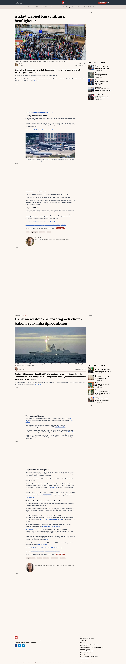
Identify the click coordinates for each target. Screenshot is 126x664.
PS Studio (95, 7)
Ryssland (46, 558)
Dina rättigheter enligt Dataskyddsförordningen (92, 647)
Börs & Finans (46, 7)
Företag (68, 7)
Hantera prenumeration (85, 637)
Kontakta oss (83, 640)
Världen (38, 7)
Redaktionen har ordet (85, 652)
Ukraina (63, 558)
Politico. (36, 80)
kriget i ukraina (30, 558)
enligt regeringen (42, 544)
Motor (73, 7)
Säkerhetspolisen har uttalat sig (34, 529)
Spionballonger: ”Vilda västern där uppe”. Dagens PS (40, 130)
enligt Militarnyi (54, 487)
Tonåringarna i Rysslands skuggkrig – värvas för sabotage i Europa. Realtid (46, 225)
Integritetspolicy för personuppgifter (89, 644)
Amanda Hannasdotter (40, 564)
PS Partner (82, 654)
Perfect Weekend (87, 7)
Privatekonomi (54, 7)
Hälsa (79, 7)
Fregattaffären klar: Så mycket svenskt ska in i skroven (45, 551)
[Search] (108, 3)
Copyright (82, 642)
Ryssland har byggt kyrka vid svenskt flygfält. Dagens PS (41, 221)
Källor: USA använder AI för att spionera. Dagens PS (39, 112)
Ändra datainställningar (85, 658)
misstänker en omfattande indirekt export (51, 519)
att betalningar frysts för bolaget (51, 526)
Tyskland (42, 232)
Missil (39, 558)
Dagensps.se (17, 12)
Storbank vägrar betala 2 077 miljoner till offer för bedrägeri (47, 548)
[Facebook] (16, 645)
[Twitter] (19, 645)
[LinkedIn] (23, 645)
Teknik (62, 7)
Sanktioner (55, 558)
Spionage (34, 232)
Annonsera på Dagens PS (86, 651)
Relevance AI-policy (85, 649)
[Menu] (110, 3)
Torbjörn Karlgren (39, 237)
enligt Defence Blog (60, 427)
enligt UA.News (47, 494)
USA (49, 232)
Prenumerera (102, 2)
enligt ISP (47, 539)
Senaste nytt (31, 7)
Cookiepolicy (83, 645)
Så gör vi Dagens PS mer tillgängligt (89, 656)
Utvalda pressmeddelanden (87, 638)
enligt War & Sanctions (69, 432)
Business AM (38, 384)
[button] (50, 145)
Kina (27, 232)
